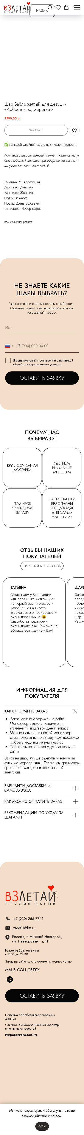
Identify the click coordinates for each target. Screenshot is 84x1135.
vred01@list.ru (24, 927)
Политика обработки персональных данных (30, 1017)
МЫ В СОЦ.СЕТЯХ (22, 970)
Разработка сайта (17, 1034)
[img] (7, 928)
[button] (50, 7)
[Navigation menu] (77, 7)
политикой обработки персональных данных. (43, 362)
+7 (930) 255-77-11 (28, 918)
